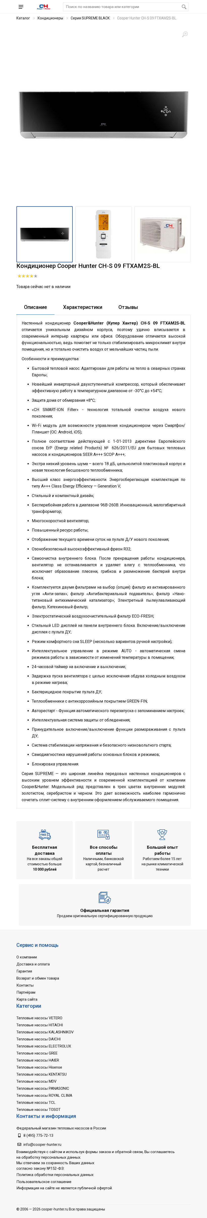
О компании (26, 957)
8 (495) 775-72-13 (38, 1135)
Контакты (25, 985)
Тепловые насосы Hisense (39, 1067)
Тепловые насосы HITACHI (39, 1025)
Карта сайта (26, 999)
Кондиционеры (50, 18)
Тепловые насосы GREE (37, 1053)
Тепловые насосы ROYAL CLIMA (44, 1095)
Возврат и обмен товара (37, 978)
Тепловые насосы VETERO (39, 1018)
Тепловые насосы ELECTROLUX (43, 1046)
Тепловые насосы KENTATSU (41, 1074)
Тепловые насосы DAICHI (38, 1039)
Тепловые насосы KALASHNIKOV (45, 1032)
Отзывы (128, 307)
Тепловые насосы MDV (36, 1081)
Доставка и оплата (33, 964)
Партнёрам (25, 992)
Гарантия (24, 971)
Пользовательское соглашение (43, 1182)
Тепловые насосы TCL (36, 1102)
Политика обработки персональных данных (54, 1174)
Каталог (23, 18)
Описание (35, 307)
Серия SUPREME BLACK (90, 18)
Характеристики (82, 307)
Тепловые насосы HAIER (37, 1060)
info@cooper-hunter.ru (42, 1144)
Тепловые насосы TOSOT (38, 1109)
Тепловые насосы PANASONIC (42, 1088)
